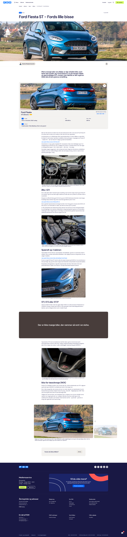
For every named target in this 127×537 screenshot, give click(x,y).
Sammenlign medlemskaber (94, 501)
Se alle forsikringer (52, 517)
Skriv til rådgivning (52, 501)
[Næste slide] (95, 421)
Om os (70, 501)
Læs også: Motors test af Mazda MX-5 (50, 201)
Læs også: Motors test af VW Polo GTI (50, 142)
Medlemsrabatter (92, 504)
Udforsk (25, 6)
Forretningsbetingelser (42, 535)
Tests (30, 6)
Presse (70, 506)
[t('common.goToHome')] (23, 467)
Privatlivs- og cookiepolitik (24, 535)
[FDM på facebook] (95, 467)
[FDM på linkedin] (104, 467)
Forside (20, 6)
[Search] (113, 2)
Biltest (34, 6)
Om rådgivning (52, 503)
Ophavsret (33, 535)
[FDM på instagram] (101, 467)
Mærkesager (71, 503)
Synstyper (71, 519)
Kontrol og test (72, 517)
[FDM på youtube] (107, 467)
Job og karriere (72, 504)
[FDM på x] (98, 467)
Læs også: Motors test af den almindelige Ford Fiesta (54, 258)
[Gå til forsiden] (7, 2)
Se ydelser (91, 517)
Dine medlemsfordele (93, 503)
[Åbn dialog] (104, 85)
